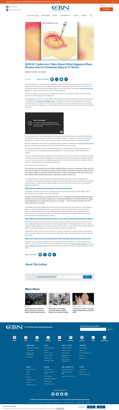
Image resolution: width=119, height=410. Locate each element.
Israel (28, 374)
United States (30, 369)
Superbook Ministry (68, 369)
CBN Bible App (48, 360)
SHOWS (46, 367)
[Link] (66, 79)
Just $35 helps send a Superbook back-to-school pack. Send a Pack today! (33, 2)
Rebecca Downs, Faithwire (35, 72)
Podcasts (82, 372)
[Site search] (91, 16)
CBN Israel (29, 350)
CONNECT (82, 345)
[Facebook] (52, 79)
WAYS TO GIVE (67, 345)
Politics (28, 382)
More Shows (48, 381)
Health (28, 377)
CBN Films (29, 357)
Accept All (101, 407)
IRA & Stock (65, 353)
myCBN (88, 402)
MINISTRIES (30, 345)
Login (111, 5)
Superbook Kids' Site (68, 376)
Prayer (46, 350)
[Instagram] (61, 394)
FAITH (55, 15)
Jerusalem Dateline (50, 379)
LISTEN (76, 15)
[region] (59, 407)
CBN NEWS (45, 15)
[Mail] (61, 79)
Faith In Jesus (48, 353)
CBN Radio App (84, 374)
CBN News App (31, 385)
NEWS (28, 367)
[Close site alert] (112, 2)
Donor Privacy (47, 402)
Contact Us (103, 5)
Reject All (91, 407)
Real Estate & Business (66, 360)
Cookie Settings (81, 407)
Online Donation (67, 348)
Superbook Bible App (67, 373)
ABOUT (84, 15)
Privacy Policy (39, 402)
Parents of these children (78, 244)
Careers (81, 355)
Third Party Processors (68, 402)
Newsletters (83, 348)
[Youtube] (53, 394)
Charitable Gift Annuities (66, 356)
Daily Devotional (49, 348)
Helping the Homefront (30, 354)
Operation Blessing (32, 348)
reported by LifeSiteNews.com (45, 101)
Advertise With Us (85, 353)
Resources (47, 358)
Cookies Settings (80, 402)
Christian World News (49, 373)
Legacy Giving (66, 350)
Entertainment (31, 379)
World (28, 372)
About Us (82, 358)
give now (106, 9)
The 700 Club (32, 15)
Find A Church (48, 355)
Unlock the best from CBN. (46, 277)
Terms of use (31, 402)
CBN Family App (49, 384)
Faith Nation (48, 376)
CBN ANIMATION (67, 367)
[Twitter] (57, 79)
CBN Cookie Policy (57, 402)
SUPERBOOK (65, 15)
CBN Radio (82, 369)
